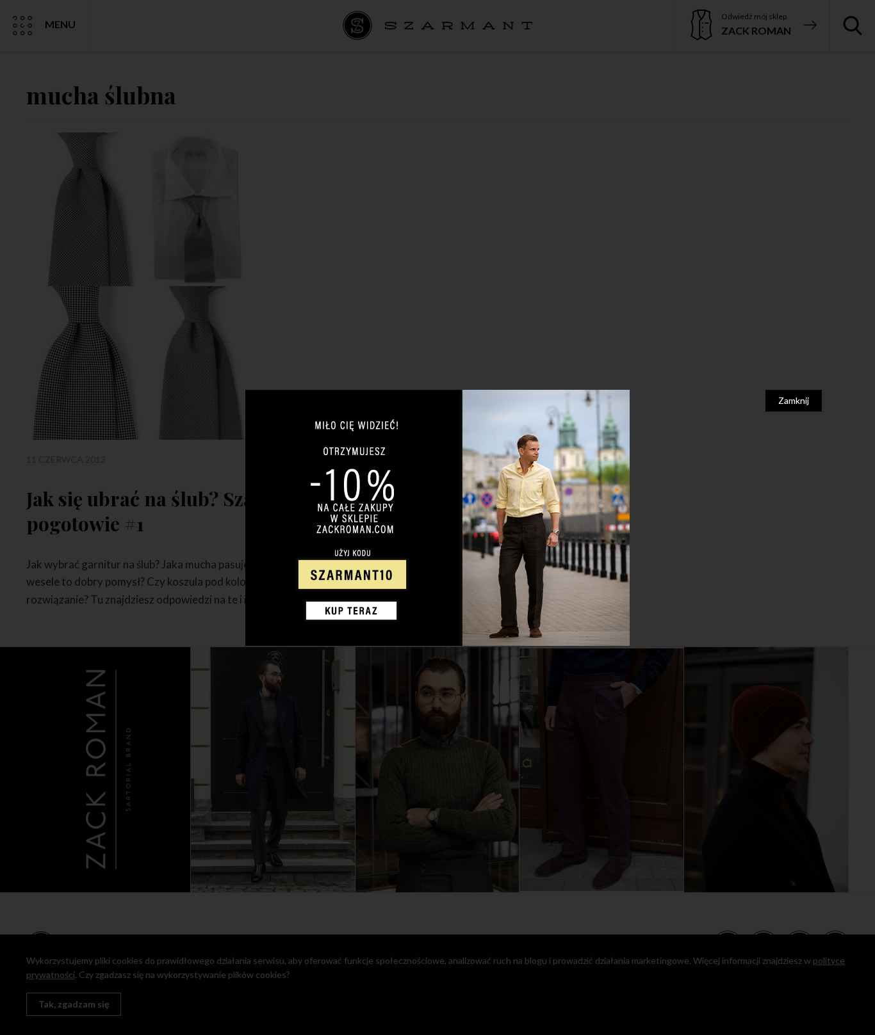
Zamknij (793, 400)
